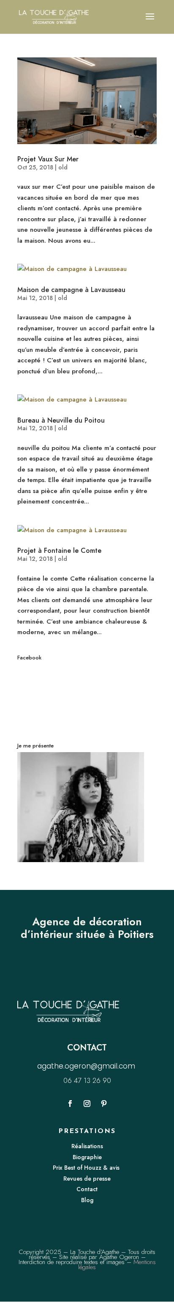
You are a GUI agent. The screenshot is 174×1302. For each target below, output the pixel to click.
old (63, 167)
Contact (87, 1189)
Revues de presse (87, 1178)
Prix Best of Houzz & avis (87, 1167)
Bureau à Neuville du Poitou (61, 420)
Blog (87, 1200)
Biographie (87, 1157)
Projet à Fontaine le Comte (59, 550)
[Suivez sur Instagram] (87, 1103)
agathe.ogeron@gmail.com (87, 1066)
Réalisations (87, 1146)
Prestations (87, 1131)
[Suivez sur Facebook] (70, 1103)
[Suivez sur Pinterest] (104, 1103)
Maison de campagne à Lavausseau (71, 290)
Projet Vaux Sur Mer (48, 159)
